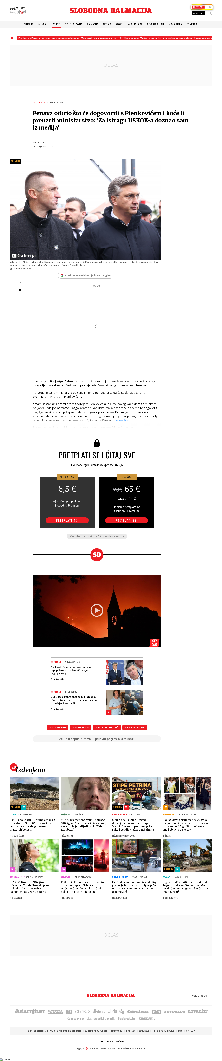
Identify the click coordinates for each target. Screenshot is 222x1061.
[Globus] (83, 1011)
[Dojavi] (18, 10)
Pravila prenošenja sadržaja (65, 1031)
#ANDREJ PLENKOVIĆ (107, 727)
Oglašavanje (146, 1031)
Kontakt (130, 1031)
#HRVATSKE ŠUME (134, 727)
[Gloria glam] (122, 1011)
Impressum (116, 1031)
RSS (180, 1031)
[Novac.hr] (198, 1011)
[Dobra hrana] (138, 1011)
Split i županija (73, 24)
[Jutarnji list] (29, 1011)
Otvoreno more (155, 24)
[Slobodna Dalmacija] (111, 10)
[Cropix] (76, 1018)
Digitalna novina (165, 1031)
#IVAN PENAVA (81, 727)
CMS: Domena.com (138, 1048)
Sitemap (190, 1031)
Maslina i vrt (134, 24)
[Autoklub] (175, 1011)
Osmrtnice (192, 24)
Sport (119, 24)
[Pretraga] (210, 13)
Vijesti (56, 24)
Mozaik (107, 24)
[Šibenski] (146, 1018)
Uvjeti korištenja (36, 1031)
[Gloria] (112, 1011)
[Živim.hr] (99, 1011)
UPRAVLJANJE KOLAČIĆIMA (111, 1041)
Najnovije (43, 24)
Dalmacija (92, 24)
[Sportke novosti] (69, 1011)
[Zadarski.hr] (126, 1018)
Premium (28, 24)
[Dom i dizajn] (156, 1011)
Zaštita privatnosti (96, 1031)
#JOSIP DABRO (58, 727)
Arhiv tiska (175, 24)
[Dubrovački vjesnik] (101, 1018)
